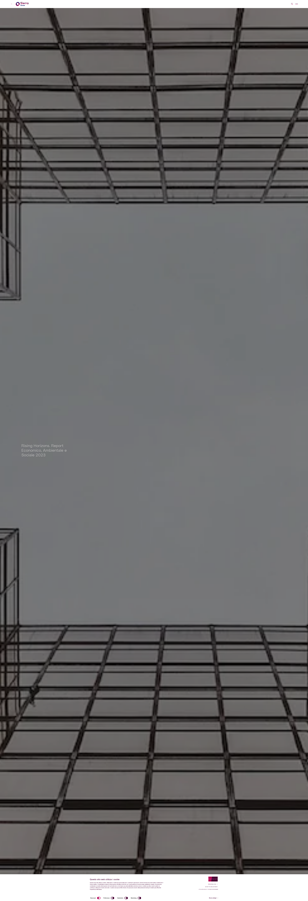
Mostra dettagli (213, 898)
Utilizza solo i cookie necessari (208, 889)
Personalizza (212, 884)
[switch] (112, 898)
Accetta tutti (213, 879)
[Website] (22, 4)
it (11, 4)
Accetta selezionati (211, 886)
